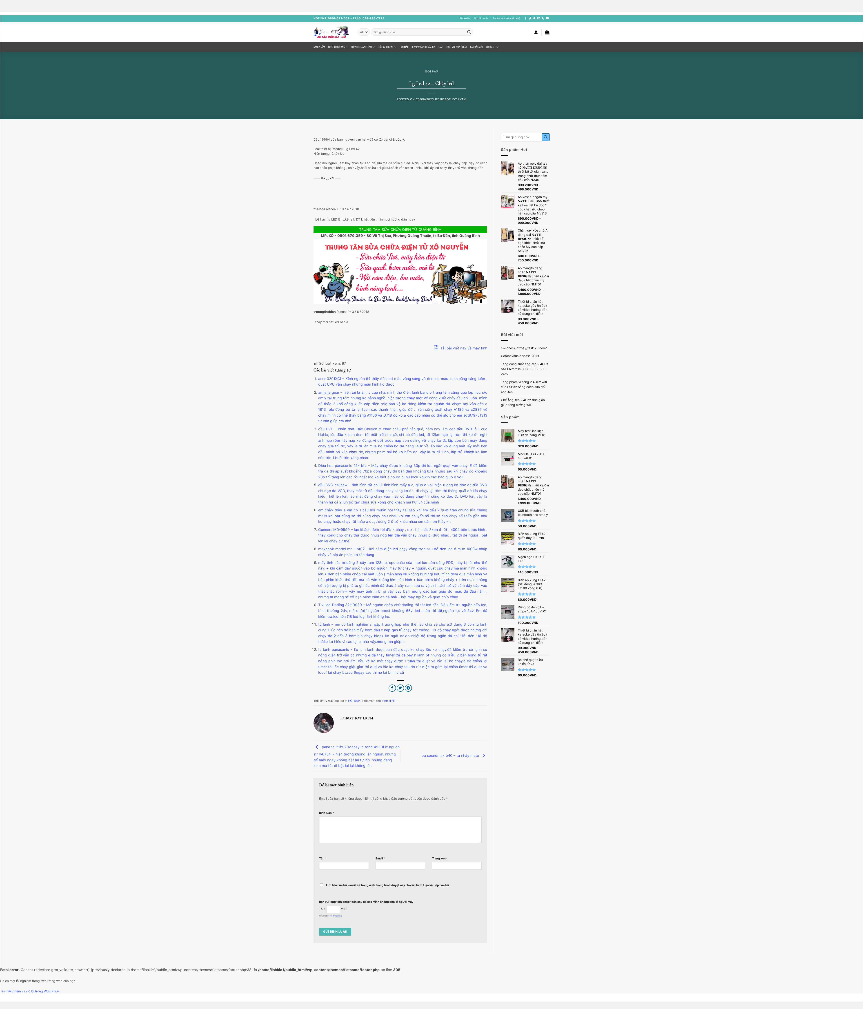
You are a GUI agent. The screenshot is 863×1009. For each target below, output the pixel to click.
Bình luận (326, 813)
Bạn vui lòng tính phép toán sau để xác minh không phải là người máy (366, 901)
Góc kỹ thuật (481, 18)
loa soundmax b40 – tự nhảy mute (450, 755)
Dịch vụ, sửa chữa (456, 47)
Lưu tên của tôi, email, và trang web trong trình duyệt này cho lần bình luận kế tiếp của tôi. (388, 885)
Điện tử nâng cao (361, 47)
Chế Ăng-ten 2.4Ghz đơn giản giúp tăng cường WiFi (523, 402)
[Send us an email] (538, 18)
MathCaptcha (336, 916)
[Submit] (469, 32)
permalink (388, 700)
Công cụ (491, 47)
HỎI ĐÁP (404, 47)
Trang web (439, 858)
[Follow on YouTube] (547, 18)
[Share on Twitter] (400, 688)
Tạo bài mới (476, 47)
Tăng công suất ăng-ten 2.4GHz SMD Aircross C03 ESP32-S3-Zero (524, 369)
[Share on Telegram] (408, 688)
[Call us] (543, 18)
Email (380, 858)
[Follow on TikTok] (530, 18)
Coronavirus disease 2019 (520, 356)
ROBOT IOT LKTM (453, 99)
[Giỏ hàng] (547, 32)
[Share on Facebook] (392, 688)
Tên (323, 858)
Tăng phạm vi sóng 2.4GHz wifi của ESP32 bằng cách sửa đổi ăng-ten (524, 387)
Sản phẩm (465, 18)
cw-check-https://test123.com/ (524, 348)
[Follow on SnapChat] (534, 18)
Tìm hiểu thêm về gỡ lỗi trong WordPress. (30, 991)
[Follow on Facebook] (525, 18)
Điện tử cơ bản (336, 47)
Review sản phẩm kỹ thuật (507, 18)
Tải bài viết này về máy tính (463, 348)
